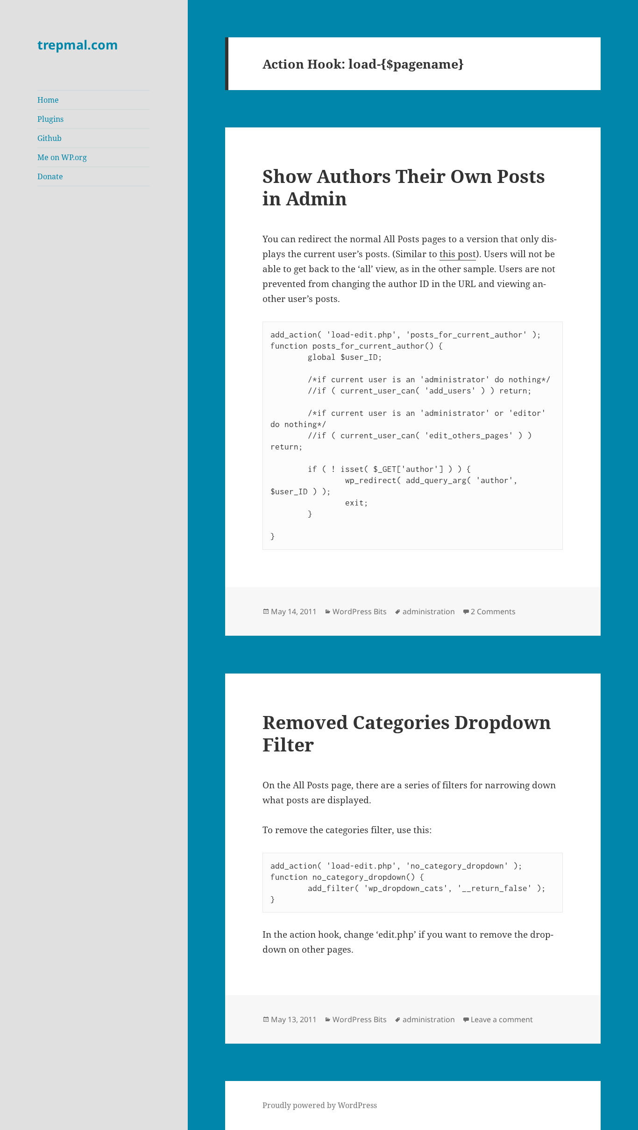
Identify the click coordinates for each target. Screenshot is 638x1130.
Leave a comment (502, 1019)
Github (49, 138)
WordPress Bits (360, 611)
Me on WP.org (62, 157)
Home (48, 100)
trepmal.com (77, 44)
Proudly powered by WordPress (319, 1105)
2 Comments (493, 611)
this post (458, 254)
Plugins (50, 119)
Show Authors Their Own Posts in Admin (403, 187)
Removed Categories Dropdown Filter (406, 733)
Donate (50, 176)
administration (429, 611)
